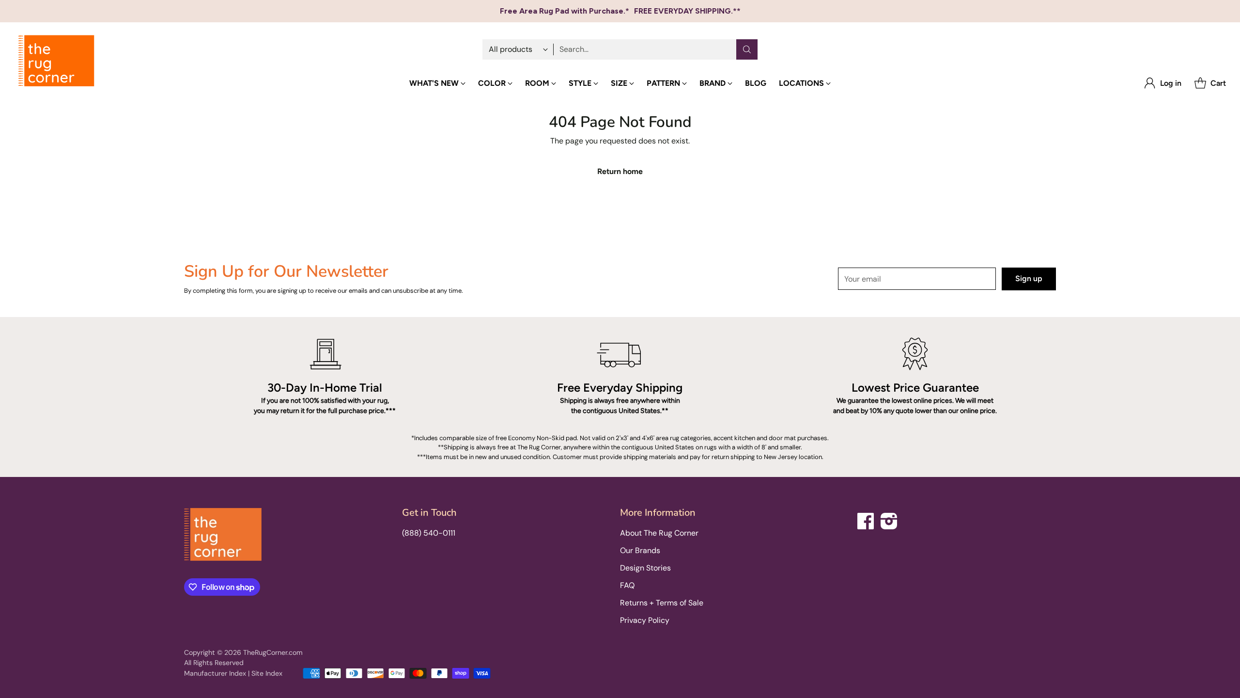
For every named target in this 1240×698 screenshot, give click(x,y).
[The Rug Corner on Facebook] (866, 519)
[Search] (747, 49)
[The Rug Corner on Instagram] (889, 519)
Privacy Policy (644, 620)
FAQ (627, 585)
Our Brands (640, 550)
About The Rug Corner (659, 533)
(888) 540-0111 (428, 533)
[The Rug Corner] (56, 61)
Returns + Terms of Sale (661, 603)
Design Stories (645, 568)
